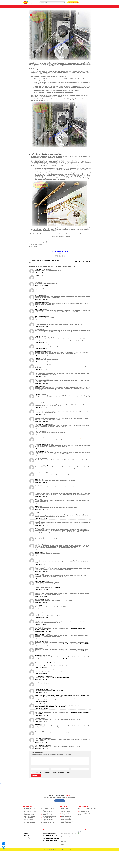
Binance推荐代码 (39, 605)
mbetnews (37, 288)
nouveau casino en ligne (40, 558)
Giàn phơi (26, 831)
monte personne (39, 437)
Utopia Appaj (38, 336)
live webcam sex (39, 552)
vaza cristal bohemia (40, 372)
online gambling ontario (40, 351)
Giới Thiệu (31, 6)
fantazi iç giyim (38, 698)
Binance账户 (38, 704)
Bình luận (33, 756)
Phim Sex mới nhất (39, 458)
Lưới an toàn (27, 837)
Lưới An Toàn (69, 6)
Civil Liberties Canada (40, 567)
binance (37, 485)
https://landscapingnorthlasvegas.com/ (59, 677)
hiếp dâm (37, 574)
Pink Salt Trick (38, 417)
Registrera (37, 731)
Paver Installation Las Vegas (41, 689)
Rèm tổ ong (26, 835)
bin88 (36, 282)
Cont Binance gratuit (40, 592)
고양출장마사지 (38, 358)
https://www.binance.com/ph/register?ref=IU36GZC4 (73, 650)
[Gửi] (64, 2)
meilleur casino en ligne (40, 344)
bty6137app (38, 512)
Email (52, 767)
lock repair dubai (39, 309)
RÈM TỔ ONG (61, 6)
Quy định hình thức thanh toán (49, 833)
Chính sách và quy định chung (49, 831)
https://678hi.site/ (39, 544)
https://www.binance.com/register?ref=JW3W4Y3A (57, 727)
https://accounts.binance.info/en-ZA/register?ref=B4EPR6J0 (74, 643)
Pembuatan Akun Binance (41, 620)
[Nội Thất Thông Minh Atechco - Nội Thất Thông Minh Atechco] (30, 2)
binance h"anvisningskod (41, 745)
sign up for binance (39, 641)
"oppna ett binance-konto (41, 738)
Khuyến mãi (27, 838)
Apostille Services (39, 323)
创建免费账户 (38, 718)
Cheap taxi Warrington (40, 379)
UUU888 (37, 275)
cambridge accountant (40, 521)
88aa (36, 499)
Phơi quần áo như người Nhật (81, 261)
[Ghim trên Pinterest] (62, 256)
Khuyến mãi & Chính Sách (84, 6)
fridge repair (38, 386)
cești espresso (38, 431)
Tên (32, 767)
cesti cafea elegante (39, 451)
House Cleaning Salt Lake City (42, 682)
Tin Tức (75, 6)
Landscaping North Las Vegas (42, 676)
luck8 (36, 506)
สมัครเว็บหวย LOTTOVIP (40, 581)
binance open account (40, 627)
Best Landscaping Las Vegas (56, 690)
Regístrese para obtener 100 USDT (43, 662)
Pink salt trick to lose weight (41, 424)
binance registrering (40, 599)
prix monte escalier (39, 472)
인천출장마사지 (38, 394)
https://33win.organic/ (40, 302)
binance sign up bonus (40, 655)
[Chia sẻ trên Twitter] (58, 256)
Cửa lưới (26, 833)
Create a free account (40, 634)
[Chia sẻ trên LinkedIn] (64, 256)
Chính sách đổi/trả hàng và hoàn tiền (51, 838)
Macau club (37, 402)
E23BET (37, 479)
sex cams (37, 537)
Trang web (73, 767)
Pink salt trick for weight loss (42, 444)
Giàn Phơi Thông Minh (40, 6)
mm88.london (38, 410)
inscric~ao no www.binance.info (42, 670)
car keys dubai (38, 295)
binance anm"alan (39, 711)
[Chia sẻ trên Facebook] (56, 256)
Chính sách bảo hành (47, 841)
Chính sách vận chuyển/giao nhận (50, 840)
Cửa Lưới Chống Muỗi (52, 6)
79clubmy (37, 329)
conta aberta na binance (40, 364)
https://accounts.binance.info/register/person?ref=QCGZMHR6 (50, 706)
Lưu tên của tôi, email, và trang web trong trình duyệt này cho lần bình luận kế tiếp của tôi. (51, 772)
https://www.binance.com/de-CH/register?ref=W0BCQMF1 (55, 665)
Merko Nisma (38, 492)
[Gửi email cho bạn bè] (60, 256)
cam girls (37, 528)
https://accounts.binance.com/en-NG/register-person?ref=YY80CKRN (61, 658)
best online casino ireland (41, 269)
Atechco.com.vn (71, 849)
